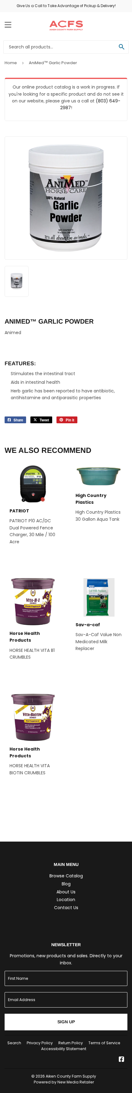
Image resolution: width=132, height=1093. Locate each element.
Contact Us (66, 908)
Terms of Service (104, 1042)
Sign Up (66, 1021)
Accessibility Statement (63, 1048)
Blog (66, 884)
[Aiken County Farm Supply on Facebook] (121, 1060)
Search (14, 1042)
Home (11, 63)
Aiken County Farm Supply (71, 1076)
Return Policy (70, 1042)
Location (66, 899)
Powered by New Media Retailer (64, 1082)
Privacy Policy (40, 1042)
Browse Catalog (66, 876)
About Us (66, 892)
